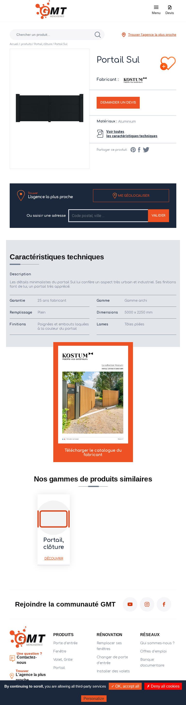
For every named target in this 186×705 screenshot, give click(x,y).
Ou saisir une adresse (46, 216)
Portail (59, 668)
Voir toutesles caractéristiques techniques (131, 134)
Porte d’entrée (65, 643)
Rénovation (109, 635)
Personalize (94, 699)
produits (26, 44)
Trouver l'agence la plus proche (152, 35)
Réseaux (150, 635)
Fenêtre (59, 651)
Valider (158, 215)
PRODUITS (63, 635)
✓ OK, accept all (125, 686)
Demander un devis (118, 102)
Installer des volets (113, 671)
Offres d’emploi (153, 651)
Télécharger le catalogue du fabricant (93, 452)
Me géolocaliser (133, 195)
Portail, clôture (43, 44)
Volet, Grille (62, 659)
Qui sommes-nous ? (157, 643)
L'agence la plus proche (50, 195)
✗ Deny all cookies (163, 686)
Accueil (14, 44)
